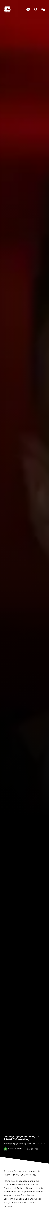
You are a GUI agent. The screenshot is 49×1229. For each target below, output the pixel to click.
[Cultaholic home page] (15, 9)
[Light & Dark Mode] (28, 9)
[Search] (35, 9)
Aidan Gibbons (15, 1148)
